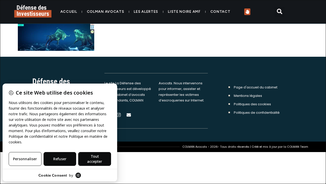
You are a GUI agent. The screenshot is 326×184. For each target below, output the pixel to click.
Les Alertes (146, 11)
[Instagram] (118, 115)
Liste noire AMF (184, 11)
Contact (220, 11)
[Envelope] (128, 115)
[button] (279, 12)
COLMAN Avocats (105, 11)
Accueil (68, 11)
